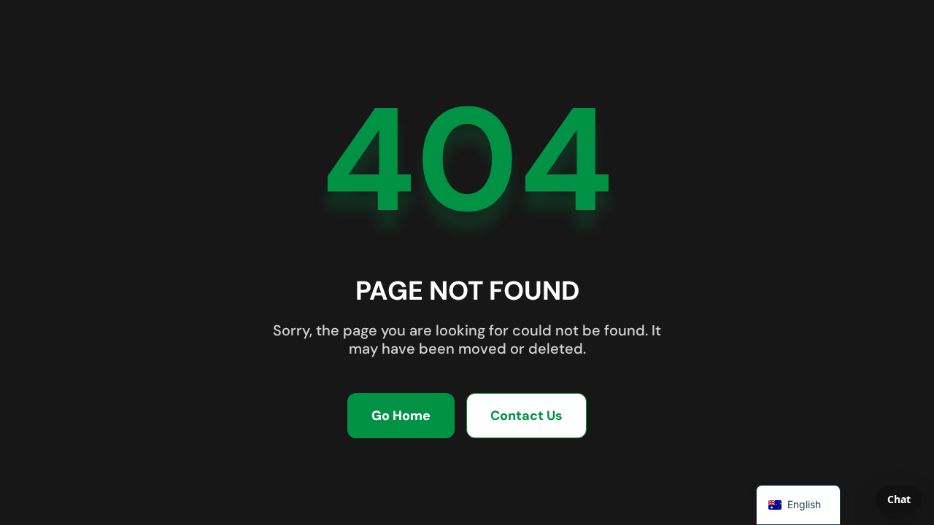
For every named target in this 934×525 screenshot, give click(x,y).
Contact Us (526, 415)
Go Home (401, 415)
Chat (899, 499)
